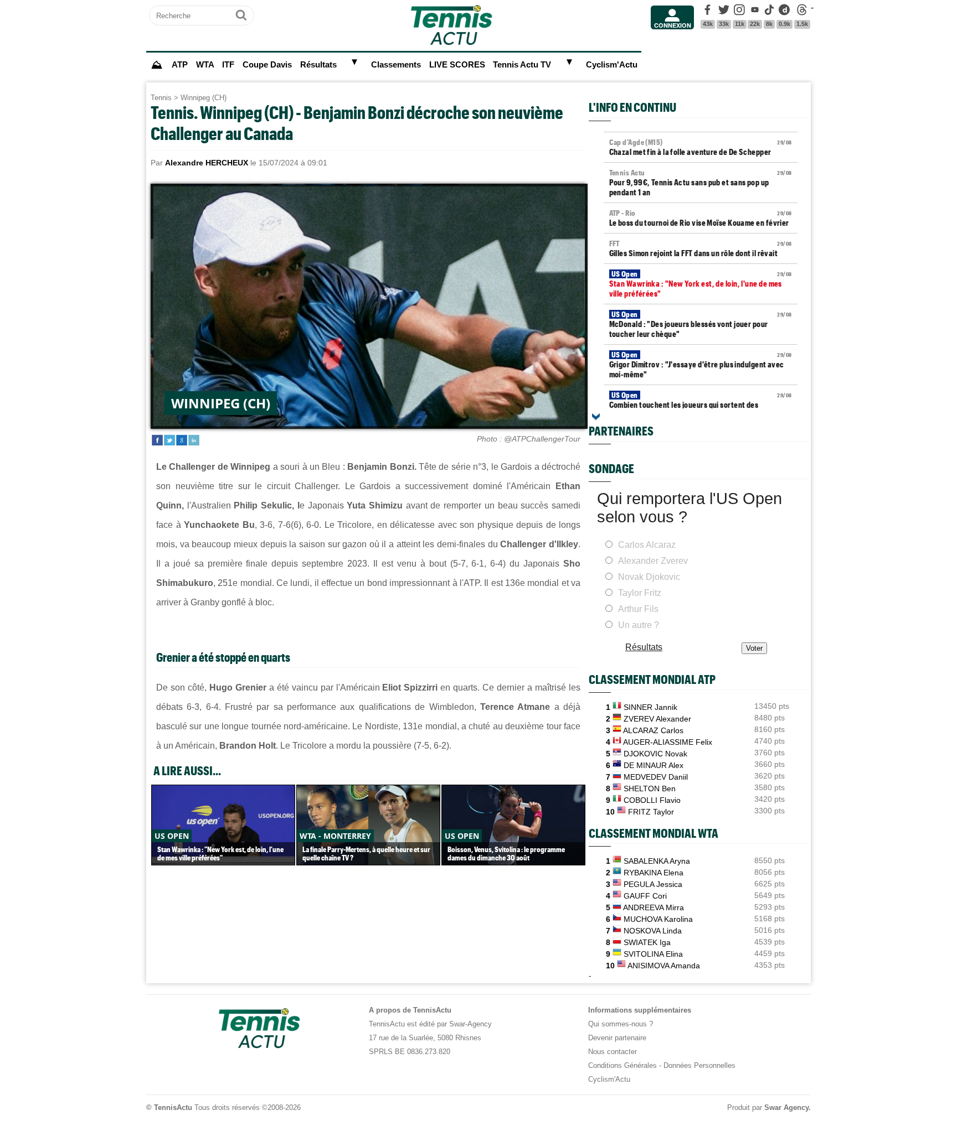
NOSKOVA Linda (653, 930)
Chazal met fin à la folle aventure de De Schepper (700, 147)
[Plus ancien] (595, 416)
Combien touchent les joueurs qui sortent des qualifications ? (700, 405)
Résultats (318, 64)
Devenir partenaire (617, 1038)
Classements (396, 64)
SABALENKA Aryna (657, 861)
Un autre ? (638, 625)
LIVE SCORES (457, 64)
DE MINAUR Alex (653, 765)
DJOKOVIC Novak (655, 753)
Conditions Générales (622, 1065)
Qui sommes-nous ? (620, 1024)
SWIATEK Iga (647, 942)
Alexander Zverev (653, 561)
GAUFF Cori (645, 895)
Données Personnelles (699, 1065)
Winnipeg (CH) (204, 98)
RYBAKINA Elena (653, 872)
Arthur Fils (638, 609)
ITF (228, 64)
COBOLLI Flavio (652, 800)
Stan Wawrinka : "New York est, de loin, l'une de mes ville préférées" (700, 283)
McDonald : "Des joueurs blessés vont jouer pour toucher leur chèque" (700, 324)
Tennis (161, 98)
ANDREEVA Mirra (653, 907)
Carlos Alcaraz (647, 544)
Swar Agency (786, 1107)
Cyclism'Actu (611, 64)
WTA (205, 64)
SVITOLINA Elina (653, 954)
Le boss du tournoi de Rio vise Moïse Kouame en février (700, 218)
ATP (180, 64)
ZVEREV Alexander (657, 718)
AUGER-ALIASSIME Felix (667, 742)
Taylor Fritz (639, 593)
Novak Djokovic (649, 577)
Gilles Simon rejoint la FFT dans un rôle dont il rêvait (700, 248)
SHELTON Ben (650, 788)
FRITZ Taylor (651, 811)
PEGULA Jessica (653, 884)
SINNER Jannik (650, 707)
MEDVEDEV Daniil (656, 776)
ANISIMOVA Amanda (663, 965)
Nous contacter (612, 1051)
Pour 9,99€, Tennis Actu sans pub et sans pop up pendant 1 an (700, 182)
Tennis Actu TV (522, 64)
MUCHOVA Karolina (658, 919)
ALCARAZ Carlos (653, 730)
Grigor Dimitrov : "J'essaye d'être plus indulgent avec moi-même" (700, 364)
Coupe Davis (267, 64)
